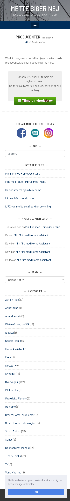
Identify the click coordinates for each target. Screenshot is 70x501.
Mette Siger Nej (35, 8)
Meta (8, 357)
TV (6, 464)
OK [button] (36, 492)
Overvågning (12, 381)
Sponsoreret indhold (17, 447)
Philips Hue (12, 390)
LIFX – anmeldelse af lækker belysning (28, 206)
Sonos (9, 439)
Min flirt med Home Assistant (22, 173)
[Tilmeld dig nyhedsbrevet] (36, 132)
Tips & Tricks (13, 455)
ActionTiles (12, 299)
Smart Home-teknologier (20, 423)
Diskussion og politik (17, 324)
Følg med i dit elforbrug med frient (25, 181)
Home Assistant (14, 349)
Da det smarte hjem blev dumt (23, 190)
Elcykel (9, 332)
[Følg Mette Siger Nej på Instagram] (48, 132)
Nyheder (10, 373)
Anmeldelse (12, 316)
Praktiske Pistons (16, 398)
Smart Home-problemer (20, 414)
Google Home (13, 340)
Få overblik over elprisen (20, 198)
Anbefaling (11, 307)
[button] (36, 484)
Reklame (10, 406)
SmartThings (13, 431)
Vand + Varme (13, 472)
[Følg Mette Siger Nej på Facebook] (23, 132)
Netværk (10, 365)
